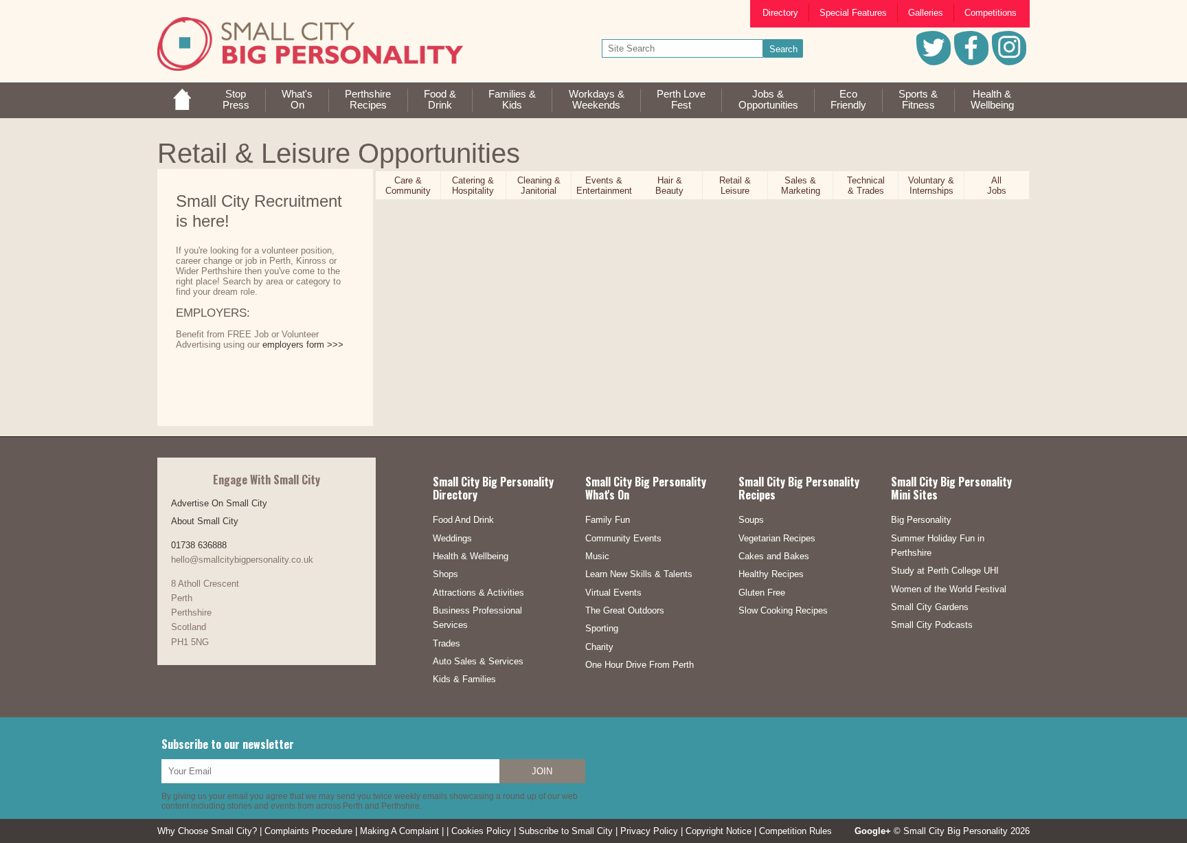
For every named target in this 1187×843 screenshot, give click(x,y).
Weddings (452, 538)
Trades (446, 643)
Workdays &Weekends (596, 100)
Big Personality (921, 520)
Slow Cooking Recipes (783, 610)
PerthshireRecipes (368, 100)
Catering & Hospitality (473, 185)
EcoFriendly (848, 100)
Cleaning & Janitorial (539, 185)
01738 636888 (199, 545)
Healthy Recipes (771, 574)
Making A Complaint (399, 831)
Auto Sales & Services (478, 661)
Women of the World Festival (948, 589)
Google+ (873, 831)
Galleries (925, 13)
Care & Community (408, 185)
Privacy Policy (649, 831)
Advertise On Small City (219, 503)
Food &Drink (440, 100)
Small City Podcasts (932, 625)
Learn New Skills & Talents (638, 574)
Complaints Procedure (308, 831)
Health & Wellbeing (470, 556)
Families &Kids (512, 100)
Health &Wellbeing (992, 100)
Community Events (623, 538)
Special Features (853, 13)
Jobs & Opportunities (768, 100)
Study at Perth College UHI (945, 570)
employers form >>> (302, 344)
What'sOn (297, 100)
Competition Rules (795, 831)
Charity (599, 647)
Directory (780, 13)
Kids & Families (464, 679)
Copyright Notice (718, 831)
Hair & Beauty (669, 185)
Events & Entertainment (604, 185)
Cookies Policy (481, 831)
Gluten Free (761, 592)
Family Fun (607, 520)
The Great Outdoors (624, 610)
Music (597, 556)
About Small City (204, 521)
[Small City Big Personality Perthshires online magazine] (310, 44)
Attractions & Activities (478, 592)
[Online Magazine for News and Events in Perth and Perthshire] (182, 106)
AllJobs (996, 185)
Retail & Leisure (735, 185)
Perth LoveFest (681, 100)
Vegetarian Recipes (776, 538)
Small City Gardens (930, 607)
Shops (445, 574)
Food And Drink (463, 520)
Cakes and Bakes (773, 556)
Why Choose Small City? (207, 831)
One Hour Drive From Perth (639, 665)
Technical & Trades (866, 185)
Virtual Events (613, 592)
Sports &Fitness (918, 100)
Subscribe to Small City (566, 831)
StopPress (236, 100)
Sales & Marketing (800, 185)
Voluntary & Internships (931, 185)
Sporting (601, 628)
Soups (751, 520)
